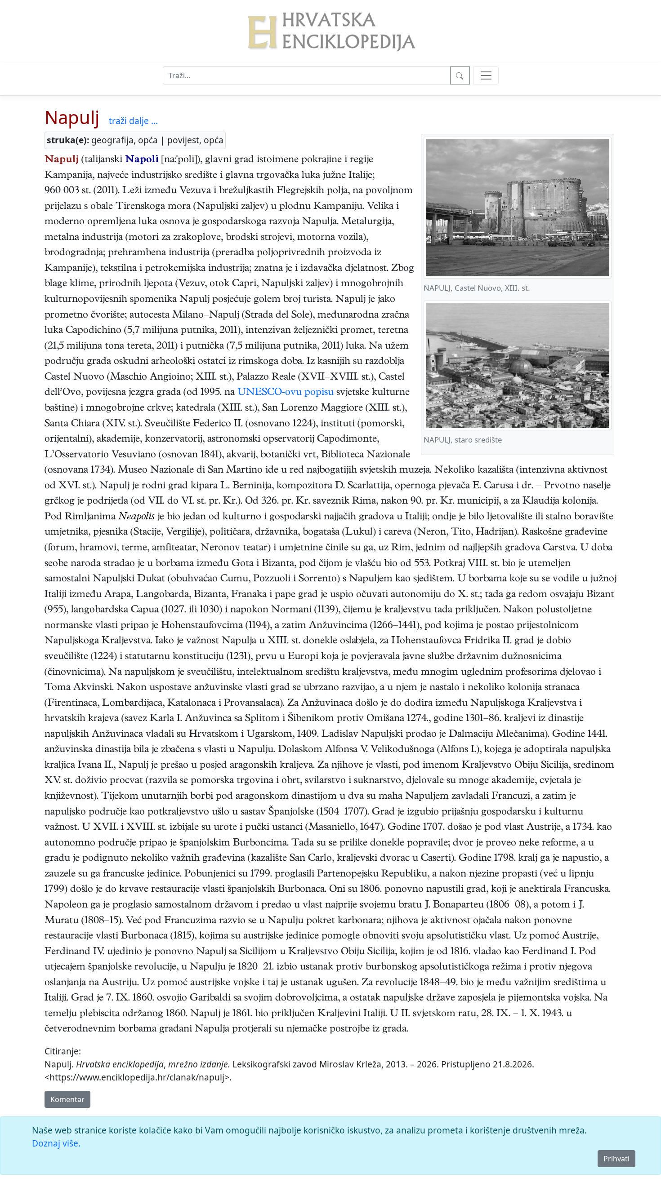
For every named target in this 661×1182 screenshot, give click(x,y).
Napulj (72, 117)
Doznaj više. (56, 1143)
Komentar (67, 1099)
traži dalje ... (133, 121)
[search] (486, 75)
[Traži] (460, 75)
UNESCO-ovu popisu (285, 393)
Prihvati (616, 1159)
